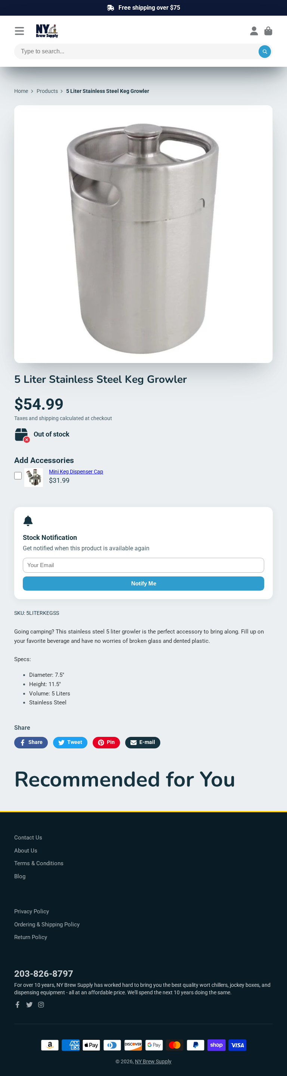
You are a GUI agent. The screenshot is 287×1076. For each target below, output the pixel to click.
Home (21, 91)
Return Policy (30, 937)
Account (254, 30)
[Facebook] (17, 1004)
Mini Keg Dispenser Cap (76, 472)
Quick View (33, 487)
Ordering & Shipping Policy (47, 924)
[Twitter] (29, 1004)
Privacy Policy (31, 911)
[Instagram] (41, 1004)
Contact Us (28, 837)
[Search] (265, 51)
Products (47, 91)
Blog (19, 876)
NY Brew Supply (153, 1061)
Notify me (143, 583)
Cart (268, 30)
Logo (65, 31)
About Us (25, 850)
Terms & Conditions (39, 863)
